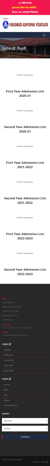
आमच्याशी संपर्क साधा (10, 405)
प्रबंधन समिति (8, 365)
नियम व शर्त (36, 462)
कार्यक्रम (6, 400)
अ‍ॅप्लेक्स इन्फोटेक (17, 460)
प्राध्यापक (7, 384)
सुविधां (6, 390)
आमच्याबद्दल (7, 350)
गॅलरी (5, 395)
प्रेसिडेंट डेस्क (8, 355)
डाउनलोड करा (25, 437)
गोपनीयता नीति (44, 462)
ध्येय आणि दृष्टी (8, 360)
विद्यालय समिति (8, 371)
